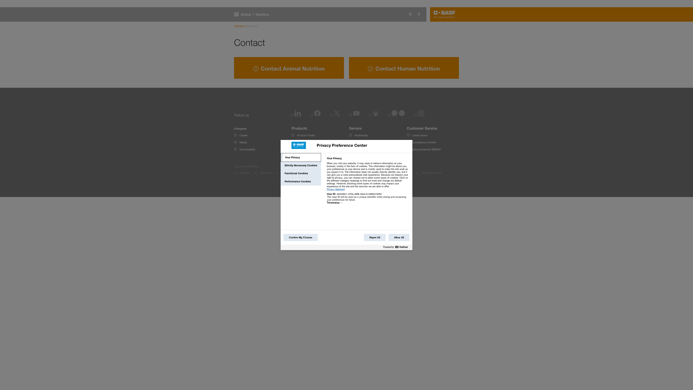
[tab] (301, 157)
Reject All (374, 237)
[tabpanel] (368, 182)
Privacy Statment (336, 189)
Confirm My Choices (300, 237)
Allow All (399, 237)
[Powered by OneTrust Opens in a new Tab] (397, 248)
